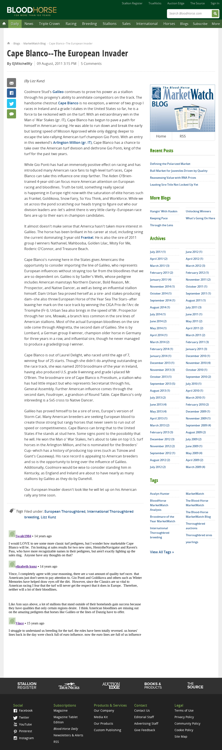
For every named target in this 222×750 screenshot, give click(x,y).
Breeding (89, 23)
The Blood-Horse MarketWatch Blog (198, 514)
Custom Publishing (107, 730)
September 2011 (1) (198, 293)
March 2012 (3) (195, 266)
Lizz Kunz (48, 517)
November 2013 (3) (162, 370)
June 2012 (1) (194, 252)
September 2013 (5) (162, 384)
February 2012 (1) (197, 273)
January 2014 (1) (160, 356)
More (216, 23)
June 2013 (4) (158, 404)
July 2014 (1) (158, 314)
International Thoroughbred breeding (159, 532)
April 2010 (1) (194, 391)
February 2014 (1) (161, 349)
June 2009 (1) (194, 446)
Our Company (104, 710)
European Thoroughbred (64, 511)
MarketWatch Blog (34, 43)
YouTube (25, 724)
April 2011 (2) (194, 328)
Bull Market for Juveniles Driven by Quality (178, 171)
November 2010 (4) (198, 363)
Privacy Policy (184, 717)
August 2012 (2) (160, 460)
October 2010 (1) (196, 370)
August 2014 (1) (160, 307)
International (147, 23)
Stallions (110, 23)
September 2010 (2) (198, 377)
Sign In (215, 3)
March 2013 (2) (159, 425)
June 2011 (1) (194, 314)
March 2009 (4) (195, 467)
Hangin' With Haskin (163, 211)
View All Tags (160, 552)
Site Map (181, 736)
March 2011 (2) (195, 335)
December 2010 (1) (198, 356)
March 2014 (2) (159, 342)
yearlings (192, 542)
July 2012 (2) (158, 467)
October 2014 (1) (160, 293)
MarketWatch (195, 494)
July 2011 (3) (193, 307)
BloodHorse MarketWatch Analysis (159, 505)
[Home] (4, 23)
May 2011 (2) (194, 321)
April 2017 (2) (158, 259)
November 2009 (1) (198, 418)
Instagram (26, 738)
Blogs (184, 23)
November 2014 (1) (162, 286)
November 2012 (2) (162, 446)
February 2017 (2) (161, 273)
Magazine (61, 710)
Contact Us (142, 710)
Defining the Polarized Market (170, 164)
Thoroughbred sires (199, 535)
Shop (153, 686)
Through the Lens (161, 225)
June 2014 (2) (158, 321)
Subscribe (200, 23)
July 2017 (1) (158, 252)
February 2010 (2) (197, 404)
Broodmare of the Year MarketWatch (162, 519)
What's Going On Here (200, 218)
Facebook (11, 93)
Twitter (11, 103)
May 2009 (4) (194, 453)
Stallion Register (132, 3)
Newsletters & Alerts (68, 735)
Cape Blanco (68, 103)
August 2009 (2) (196, 432)
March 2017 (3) (159, 266)
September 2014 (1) (162, 300)
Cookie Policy (184, 730)
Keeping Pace (159, 218)
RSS (183, 136)
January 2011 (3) (196, 349)
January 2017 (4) (160, 280)
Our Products (103, 723)
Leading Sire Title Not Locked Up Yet (174, 185)
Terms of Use (184, 710)
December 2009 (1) (198, 411)
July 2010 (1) (193, 384)
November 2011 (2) (198, 280)
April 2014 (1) (158, 335)
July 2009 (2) (193, 439)
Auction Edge (175, 3)
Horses (169, 23)
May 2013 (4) (158, 411)
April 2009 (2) (194, 460)
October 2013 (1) (160, 377)
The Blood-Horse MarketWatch (197, 503)
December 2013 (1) (162, 363)
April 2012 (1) (194, 259)
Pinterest (25, 731)
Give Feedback (144, 730)
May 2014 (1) (158, 328)
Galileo (58, 91)
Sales (126, 23)
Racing (71, 23)
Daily (15, 23)
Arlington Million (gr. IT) (72, 142)
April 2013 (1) (158, 418)
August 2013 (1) (160, 391)
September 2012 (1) (162, 453)
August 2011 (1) (196, 300)
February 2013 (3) (161, 432)
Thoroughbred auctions (195, 526)
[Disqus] (75, 583)
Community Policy (187, 723)
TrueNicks (155, 3)
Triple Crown (49, 23)
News (28, 23)
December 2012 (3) (162, 439)
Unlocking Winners (198, 211)
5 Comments (91, 63)
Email (11, 82)
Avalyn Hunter (160, 494)
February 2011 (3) (197, 342)
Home (8, 42)
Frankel (87, 237)
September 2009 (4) (198, 425)
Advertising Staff (146, 723)
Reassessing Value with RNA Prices (173, 178)
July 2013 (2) (158, 398)
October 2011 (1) (196, 286)
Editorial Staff (144, 717)
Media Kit (101, 717)
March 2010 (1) (195, 398)
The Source (197, 3)
